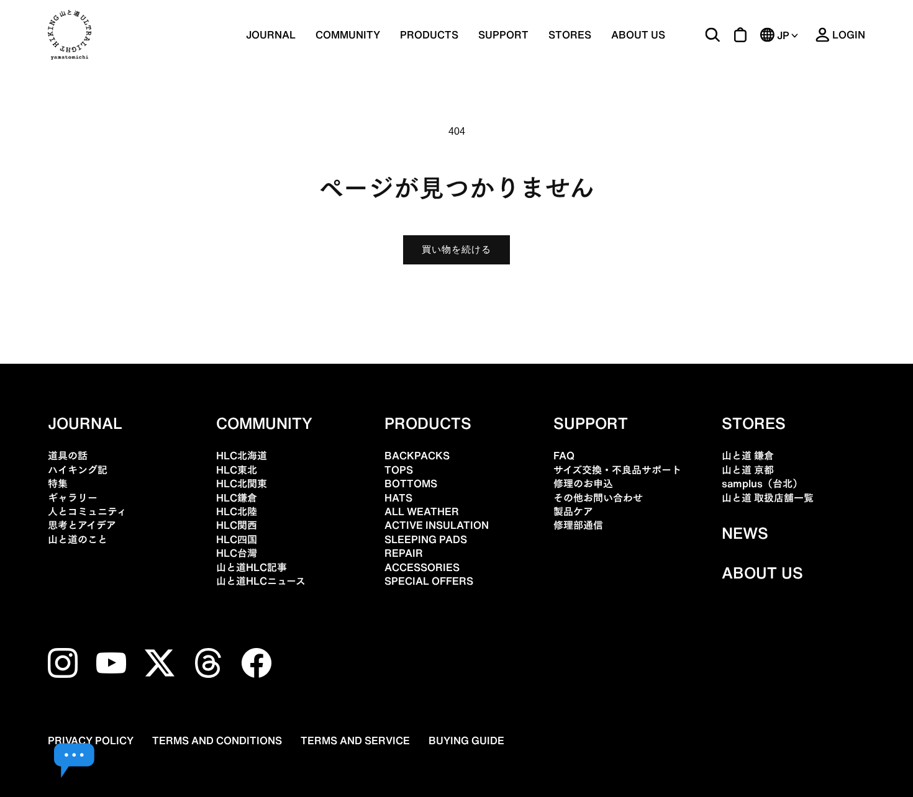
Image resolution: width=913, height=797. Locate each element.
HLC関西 (236, 525)
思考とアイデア (82, 525)
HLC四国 (236, 539)
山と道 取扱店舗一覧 (768, 498)
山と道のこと (77, 539)
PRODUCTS (427, 423)
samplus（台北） (762, 484)
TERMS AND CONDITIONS (217, 740)
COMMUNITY (348, 35)
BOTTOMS (410, 484)
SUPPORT (503, 35)
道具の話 (68, 456)
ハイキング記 (77, 470)
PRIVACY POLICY (91, 740)
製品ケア (573, 511)
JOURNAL (271, 35)
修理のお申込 (583, 484)
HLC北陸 (236, 511)
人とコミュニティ (87, 511)
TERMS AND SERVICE (355, 740)
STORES (569, 35)
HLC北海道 (241, 456)
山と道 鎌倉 (748, 456)
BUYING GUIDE (466, 740)
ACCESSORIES (422, 567)
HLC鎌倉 (236, 498)
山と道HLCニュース (261, 581)
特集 (58, 484)
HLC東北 (236, 470)
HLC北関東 (241, 484)
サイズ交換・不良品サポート (617, 470)
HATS (398, 498)
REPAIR (403, 553)
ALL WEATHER (421, 511)
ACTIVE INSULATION (436, 525)
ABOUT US (638, 35)
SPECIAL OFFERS (428, 581)
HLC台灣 (236, 553)
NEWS (745, 533)
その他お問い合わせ (598, 498)
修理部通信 (578, 525)
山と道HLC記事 (251, 567)
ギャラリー (73, 498)
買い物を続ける (456, 249)
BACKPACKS (417, 456)
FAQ (564, 456)
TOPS (398, 470)
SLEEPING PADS (425, 539)
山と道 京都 (748, 470)
